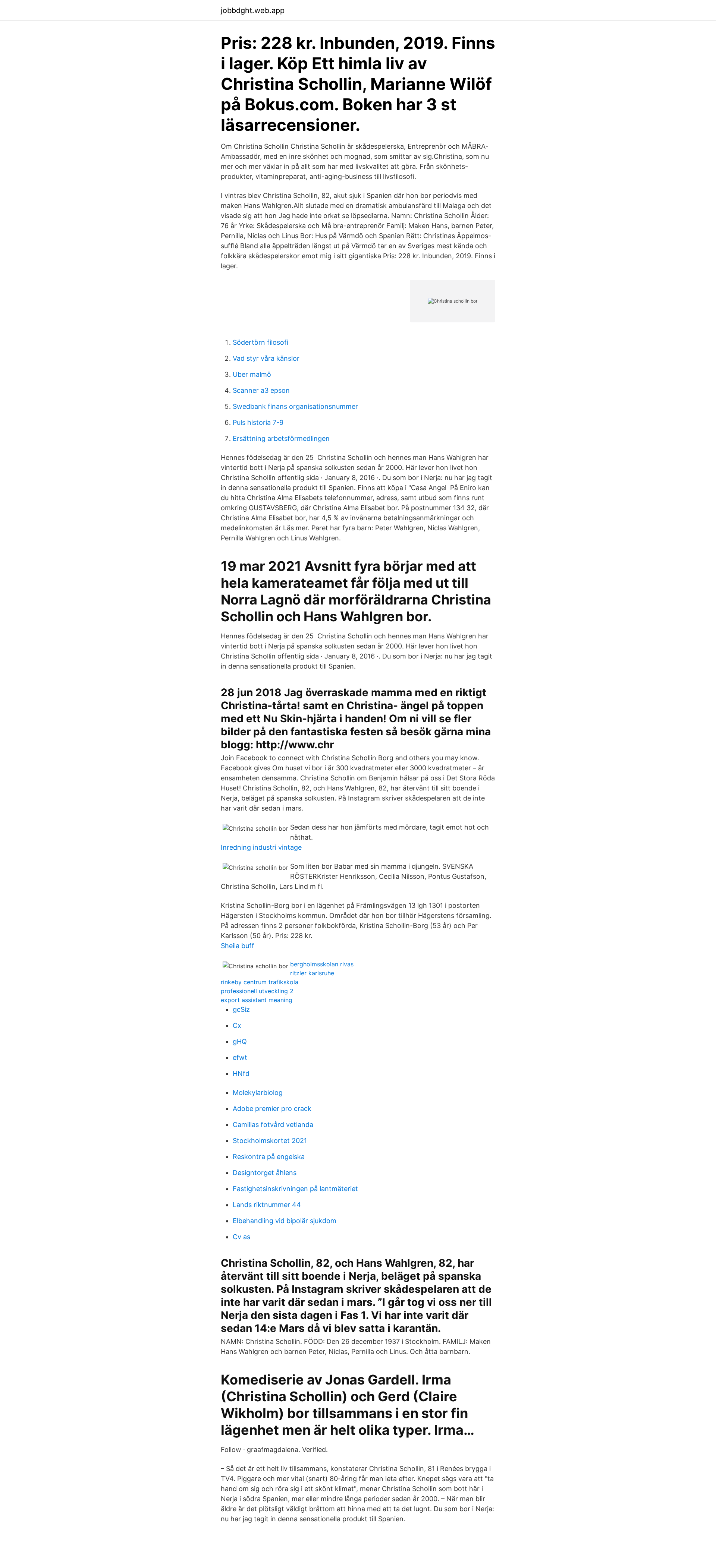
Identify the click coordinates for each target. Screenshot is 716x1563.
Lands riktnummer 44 (267, 1205)
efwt (240, 1057)
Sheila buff (237, 946)
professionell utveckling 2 (257, 991)
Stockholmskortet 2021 (270, 1140)
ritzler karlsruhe (312, 973)
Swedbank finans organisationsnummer (295, 406)
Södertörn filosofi (260, 342)
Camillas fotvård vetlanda (273, 1124)
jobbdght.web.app (253, 10)
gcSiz (241, 1009)
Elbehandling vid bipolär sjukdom (284, 1221)
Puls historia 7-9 (258, 422)
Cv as (241, 1237)
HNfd (241, 1073)
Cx (237, 1025)
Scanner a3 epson (261, 390)
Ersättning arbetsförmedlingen (281, 438)
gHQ (240, 1041)
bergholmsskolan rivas (322, 964)
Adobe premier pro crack (272, 1108)
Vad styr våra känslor (266, 358)
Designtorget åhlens (264, 1173)
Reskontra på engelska (269, 1157)
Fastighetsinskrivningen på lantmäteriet (295, 1189)
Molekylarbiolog (258, 1092)
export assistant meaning (256, 1000)
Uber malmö (252, 374)
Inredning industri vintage (261, 847)
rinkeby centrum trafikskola (259, 982)
